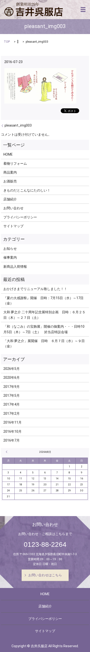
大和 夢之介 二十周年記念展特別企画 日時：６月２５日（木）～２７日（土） (44, 314)
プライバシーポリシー (20, 217)
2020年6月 (11, 377)
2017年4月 (11, 404)
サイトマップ (13, 226)
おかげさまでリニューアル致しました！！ (35, 289)
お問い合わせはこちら (45, 575)
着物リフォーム (15, 163)
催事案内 (10, 257)
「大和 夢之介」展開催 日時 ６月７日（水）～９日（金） (44, 343)
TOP (7, 41)
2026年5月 (11, 369)
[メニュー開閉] (83, 9)
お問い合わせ (13, 208)
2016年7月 (11, 440)
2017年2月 (11, 413)
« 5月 (7, 451)
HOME (8, 154)
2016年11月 (12, 422)
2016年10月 (12, 431)
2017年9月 (11, 387)
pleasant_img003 (18, 125)
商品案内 (10, 172)
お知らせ (10, 248)
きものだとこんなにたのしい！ (26, 190)
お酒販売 (10, 181)
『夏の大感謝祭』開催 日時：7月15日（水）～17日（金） (43, 300)
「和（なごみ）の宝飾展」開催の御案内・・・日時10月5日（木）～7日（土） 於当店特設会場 (43, 329)
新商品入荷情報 (15, 266)
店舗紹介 (10, 199)
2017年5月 (11, 395)
